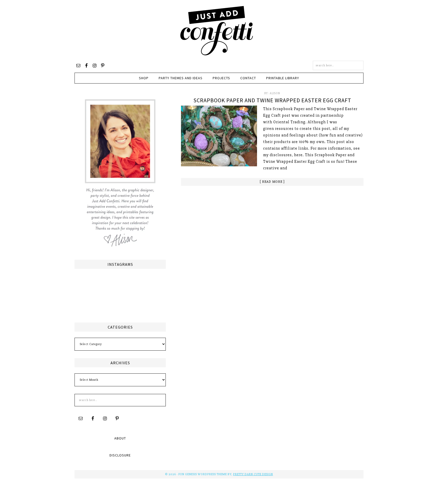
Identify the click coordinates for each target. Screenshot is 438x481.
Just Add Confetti (216, 30)
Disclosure (120, 455)
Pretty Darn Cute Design (253, 474)
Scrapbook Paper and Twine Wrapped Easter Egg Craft (272, 100)
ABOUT (120, 438)
